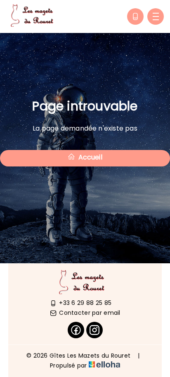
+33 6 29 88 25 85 (85, 303)
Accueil (89, 157)
